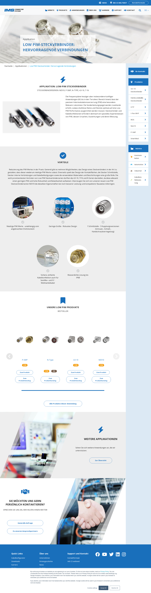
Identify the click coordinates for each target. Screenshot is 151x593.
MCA (132, 119)
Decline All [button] (115, 588)
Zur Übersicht (100, 460)
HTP (132, 107)
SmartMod (135, 138)
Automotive (138, 164)
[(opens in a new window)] (97, 554)
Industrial (137, 171)
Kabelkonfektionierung (138, 180)
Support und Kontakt (77, 553)
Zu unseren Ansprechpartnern (25, 531)
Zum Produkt (25, 372)
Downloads (15, 561)
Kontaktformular (138, 3)
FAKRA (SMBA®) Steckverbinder (137, 99)
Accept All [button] (103, 588)
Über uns (43, 553)
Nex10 (133, 126)
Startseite (8, 66)
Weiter (116, 356)
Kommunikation (138, 156)
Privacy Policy (104, 571)
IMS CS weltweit (73, 561)
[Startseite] (13, 10)
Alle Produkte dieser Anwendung (62, 404)
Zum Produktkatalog (25, 379)
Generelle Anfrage (25, 523)
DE (145, 10)
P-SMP (133, 132)
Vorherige (9, 356)
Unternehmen (44, 558)
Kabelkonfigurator (18, 558)
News (41, 565)
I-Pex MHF (135, 113)
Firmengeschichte (46, 561)
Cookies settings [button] (92, 588)
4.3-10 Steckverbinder (136, 90)
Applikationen (21, 66)
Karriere (14, 565)
